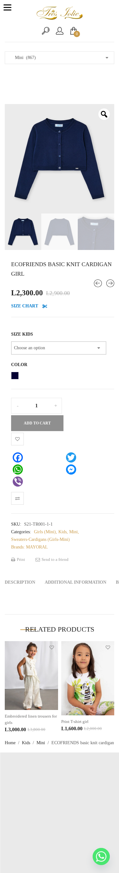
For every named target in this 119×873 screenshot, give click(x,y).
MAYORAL (37, 547)
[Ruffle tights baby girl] (110, 283)
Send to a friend (55, 559)
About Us (59, 815)
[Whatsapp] (101, 856)
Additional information (75, 582)
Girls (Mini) (45, 531)
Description (20, 582)
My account (59, 806)
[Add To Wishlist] (17, 439)
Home (10, 742)
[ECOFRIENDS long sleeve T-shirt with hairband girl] (98, 283)
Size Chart (25, 306)
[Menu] (7, 7)
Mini (40, 742)
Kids (26, 742)
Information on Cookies (59, 834)
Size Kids (22, 334)
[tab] (20, 582)
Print (20, 559)
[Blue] (15, 375)
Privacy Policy (59, 825)
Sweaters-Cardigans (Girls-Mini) (40, 539)
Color (19, 364)
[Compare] (17, 498)
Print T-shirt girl (75, 721)
